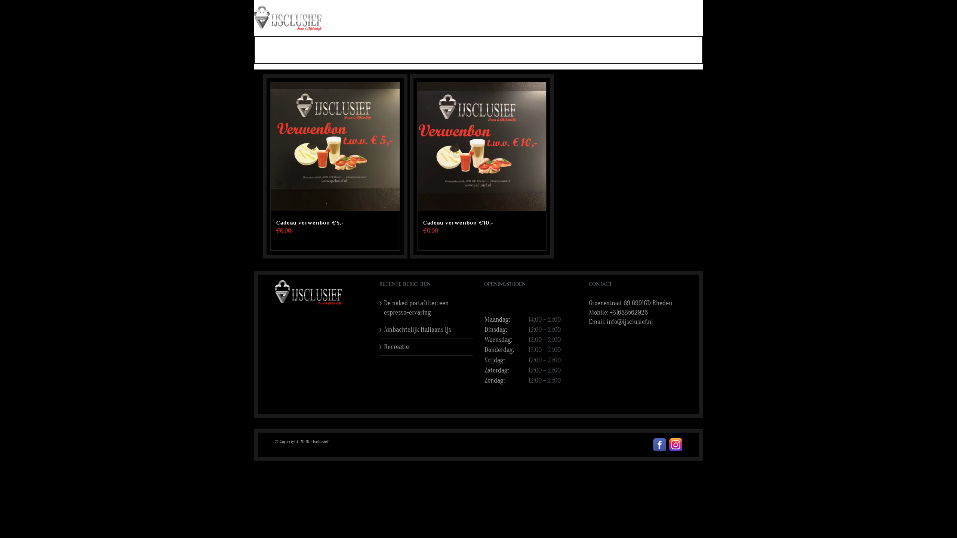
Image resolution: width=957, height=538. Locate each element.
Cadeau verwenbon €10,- (458, 222)
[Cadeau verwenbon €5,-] (335, 146)
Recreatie (396, 347)
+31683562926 (629, 312)
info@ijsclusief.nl (630, 322)
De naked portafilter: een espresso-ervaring (416, 307)
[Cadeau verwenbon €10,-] (482, 146)
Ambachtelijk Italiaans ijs (417, 330)
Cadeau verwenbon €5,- (310, 222)
